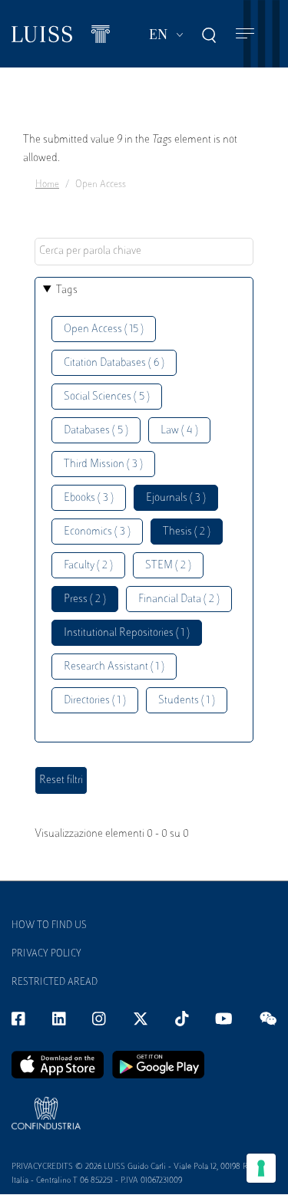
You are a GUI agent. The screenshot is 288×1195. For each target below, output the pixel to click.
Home (47, 184)
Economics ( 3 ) (97, 532)
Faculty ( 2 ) (88, 565)
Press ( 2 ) (85, 599)
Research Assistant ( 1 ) (114, 667)
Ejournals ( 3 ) (176, 498)
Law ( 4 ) (179, 430)
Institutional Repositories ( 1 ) (127, 633)
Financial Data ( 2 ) (179, 599)
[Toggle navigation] (245, 34)
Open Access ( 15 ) (104, 329)
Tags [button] (67, 290)
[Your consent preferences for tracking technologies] (261, 1168)
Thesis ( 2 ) (186, 532)
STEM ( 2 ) (168, 565)
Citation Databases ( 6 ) (114, 363)
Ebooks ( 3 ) (89, 498)
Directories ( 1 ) (95, 700)
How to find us (49, 925)
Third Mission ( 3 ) (103, 464)
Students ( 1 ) (186, 700)
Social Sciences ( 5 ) (107, 397)
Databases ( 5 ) (96, 430)
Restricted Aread (55, 982)
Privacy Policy (46, 954)
